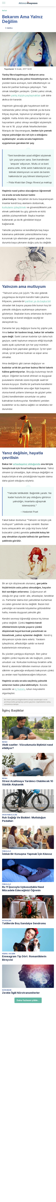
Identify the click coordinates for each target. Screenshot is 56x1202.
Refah (4, 11)
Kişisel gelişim (8, 954)
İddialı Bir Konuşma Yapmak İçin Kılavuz (27, 853)
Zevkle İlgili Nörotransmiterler (21, 992)
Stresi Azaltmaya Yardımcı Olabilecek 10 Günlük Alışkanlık (27, 783)
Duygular (6, 921)
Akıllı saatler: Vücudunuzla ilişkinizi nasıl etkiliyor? (27, 746)
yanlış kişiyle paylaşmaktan (26, 95)
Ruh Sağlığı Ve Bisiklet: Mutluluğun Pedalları (24, 819)
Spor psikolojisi (9, 815)
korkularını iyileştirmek (14, 207)
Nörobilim (6, 990)
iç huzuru (20, 689)
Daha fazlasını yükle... (28, 1000)
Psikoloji (6, 851)
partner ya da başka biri (38, 301)
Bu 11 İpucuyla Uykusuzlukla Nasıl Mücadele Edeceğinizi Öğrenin (23, 888)
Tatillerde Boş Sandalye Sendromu (24, 923)
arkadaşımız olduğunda (26, 464)
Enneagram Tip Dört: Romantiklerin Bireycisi (24, 958)
